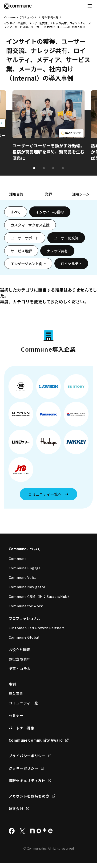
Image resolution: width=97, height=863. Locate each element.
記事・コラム (20, 668)
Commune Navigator (27, 586)
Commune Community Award (36, 740)
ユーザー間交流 (66, 237)
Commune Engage (25, 567)
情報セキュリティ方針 (27, 780)
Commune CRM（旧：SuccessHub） (40, 596)
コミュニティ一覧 (23, 702)
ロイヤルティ (71, 263)
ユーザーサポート (25, 237)
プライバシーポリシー (27, 755)
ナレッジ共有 (57, 250)
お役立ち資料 (20, 659)
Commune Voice (23, 577)
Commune (18, 558)
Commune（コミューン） (20, 17)
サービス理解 (21, 250)
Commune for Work (26, 605)
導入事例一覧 (50, 17)
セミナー (16, 715)
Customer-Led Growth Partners (37, 627)
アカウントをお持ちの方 (29, 795)
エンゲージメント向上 (28, 263)
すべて (16, 211)
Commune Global (24, 637)
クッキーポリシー (23, 768)
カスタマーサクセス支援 (30, 224)
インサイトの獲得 (50, 211)
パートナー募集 (22, 727)
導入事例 (16, 693)
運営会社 (16, 808)
